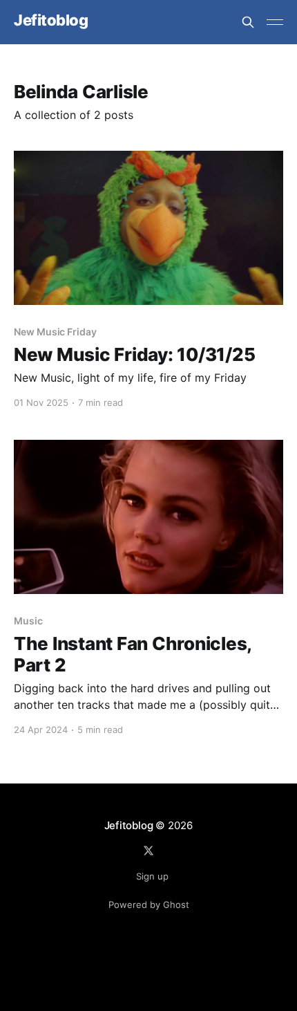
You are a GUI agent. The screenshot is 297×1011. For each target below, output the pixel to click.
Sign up (152, 876)
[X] (148, 850)
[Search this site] (248, 22)
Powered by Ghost (148, 904)
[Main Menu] (275, 22)
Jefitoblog (51, 20)
